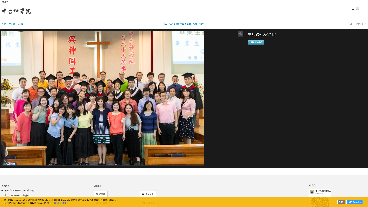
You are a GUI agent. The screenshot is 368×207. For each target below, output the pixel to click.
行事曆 (102, 193)
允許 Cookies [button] (354, 202)
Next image (356, 22)
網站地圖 (149, 193)
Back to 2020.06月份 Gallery (186, 23)
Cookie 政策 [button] (60, 203)
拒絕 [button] (341, 202)
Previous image (14, 22)
